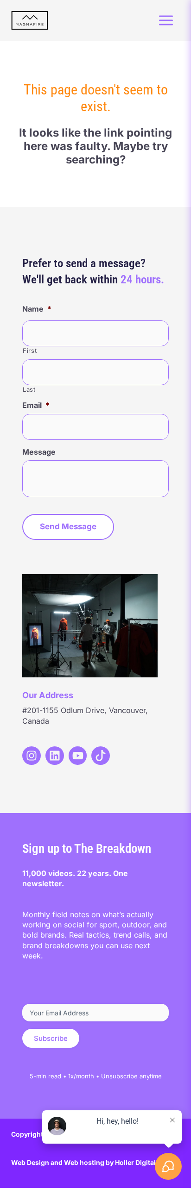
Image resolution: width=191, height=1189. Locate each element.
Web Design (30, 1162)
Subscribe (51, 1038)
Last (29, 389)
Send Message (68, 526)
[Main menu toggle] (166, 20)
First (30, 350)
